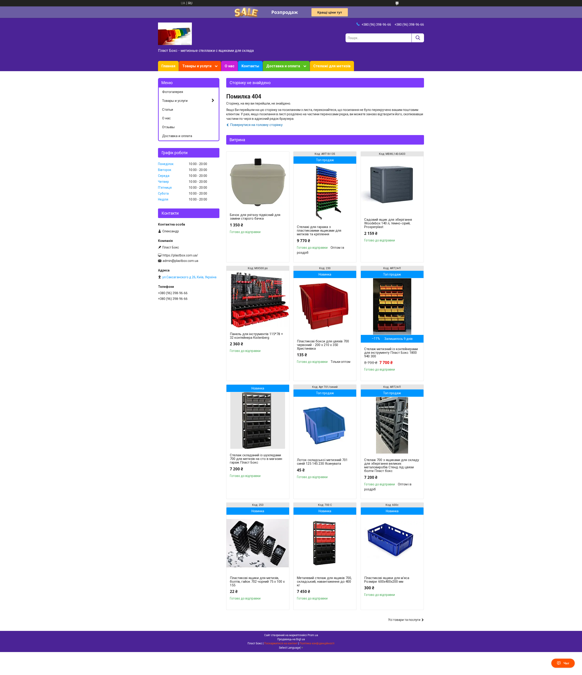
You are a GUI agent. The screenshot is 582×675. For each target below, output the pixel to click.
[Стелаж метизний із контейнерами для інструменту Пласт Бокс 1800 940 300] (392, 306)
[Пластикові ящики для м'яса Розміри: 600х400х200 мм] (392, 543)
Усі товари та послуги (404, 620)
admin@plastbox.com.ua (180, 261)
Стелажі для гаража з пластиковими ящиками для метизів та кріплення (319, 230)
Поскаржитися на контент (281, 643)
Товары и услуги (196, 66)
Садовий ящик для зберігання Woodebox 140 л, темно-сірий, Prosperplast (388, 223)
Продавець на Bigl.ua (291, 639)
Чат (566, 663)
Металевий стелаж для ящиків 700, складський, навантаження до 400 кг (324, 581)
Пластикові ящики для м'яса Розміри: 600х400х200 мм (386, 579)
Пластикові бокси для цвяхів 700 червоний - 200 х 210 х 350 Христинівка (323, 344)
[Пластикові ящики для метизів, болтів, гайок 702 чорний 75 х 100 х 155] (257, 543)
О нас (229, 66)
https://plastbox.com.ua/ (180, 255)
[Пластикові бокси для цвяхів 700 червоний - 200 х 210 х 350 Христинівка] (325, 306)
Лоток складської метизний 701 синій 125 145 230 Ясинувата (322, 461)
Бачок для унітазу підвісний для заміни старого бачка (255, 216)
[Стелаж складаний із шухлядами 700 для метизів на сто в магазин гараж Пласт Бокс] (257, 420)
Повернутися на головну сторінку (256, 125)
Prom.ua (313, 635)
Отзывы (168, 127)
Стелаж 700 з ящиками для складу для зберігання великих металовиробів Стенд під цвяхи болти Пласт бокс (391, 465)
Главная (168, 66)
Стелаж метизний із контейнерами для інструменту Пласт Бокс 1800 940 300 (391, 352)
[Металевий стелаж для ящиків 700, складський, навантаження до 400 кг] (325, 543)
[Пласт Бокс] (175, 33)
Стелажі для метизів (332, 66)
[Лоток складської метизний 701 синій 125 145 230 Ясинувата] (325, 425)
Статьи (167, 110)
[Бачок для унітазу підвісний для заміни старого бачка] (257, 180)
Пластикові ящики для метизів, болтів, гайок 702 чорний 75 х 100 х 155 (257, 581)
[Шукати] (417, 37)
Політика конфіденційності (317, 643)
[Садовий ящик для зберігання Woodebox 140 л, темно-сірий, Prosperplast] (392, 184)
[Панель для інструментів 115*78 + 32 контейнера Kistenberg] (257, 299)
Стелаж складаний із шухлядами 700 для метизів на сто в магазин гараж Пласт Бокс (256, 458)
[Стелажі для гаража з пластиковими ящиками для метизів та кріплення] (325, 192)
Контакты (250, 66)
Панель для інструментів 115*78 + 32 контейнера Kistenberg (256, 335)
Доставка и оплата (283, 66)
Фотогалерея (172, 92)
